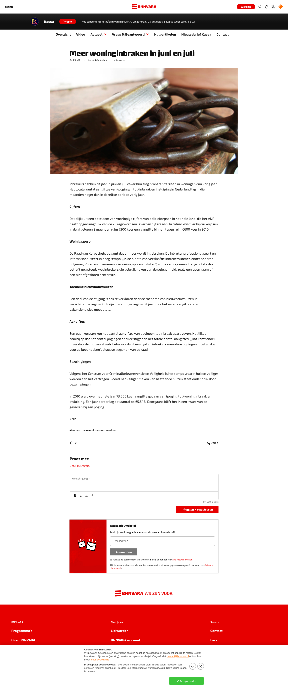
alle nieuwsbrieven (182, 559)
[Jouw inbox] (267, 7)
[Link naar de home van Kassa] (35, 22)
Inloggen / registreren (197, 509)
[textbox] (144, 483)
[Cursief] (81, 495)
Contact (222, 34)
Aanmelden (124, 552)
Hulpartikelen (165, 34)
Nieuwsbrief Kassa (196, 34)
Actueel (96, 34)
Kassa (49, 22)
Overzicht (63, 34)
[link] (87, 429)
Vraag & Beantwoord (128, 34)
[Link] (92, 495)
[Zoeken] (260, 7)
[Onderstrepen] (86, 495)
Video (80, 34)
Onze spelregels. (80, 465)
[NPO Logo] (280, 7)
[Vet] (75, 495)
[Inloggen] (273, 7)
